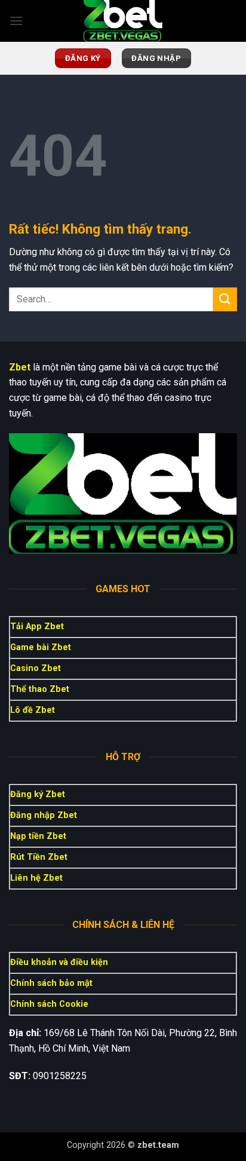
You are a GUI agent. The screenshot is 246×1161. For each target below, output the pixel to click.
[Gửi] (225, 299)
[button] (16, 20)
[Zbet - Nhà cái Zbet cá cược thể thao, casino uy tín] (123, 21)
